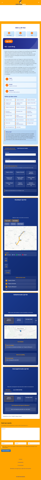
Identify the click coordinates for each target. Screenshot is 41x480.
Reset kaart (20, 223)
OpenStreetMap (27, 249)
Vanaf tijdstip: (7, 159)
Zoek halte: (7, 152)
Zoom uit (13, 223)
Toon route (7, 220)
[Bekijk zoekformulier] (39, 3)
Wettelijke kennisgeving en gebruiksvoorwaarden (20, 468)
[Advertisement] (20, 13)
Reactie (4, 428)
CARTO (35, 249)
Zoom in (7, 223)
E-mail (16, 443)
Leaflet (23, 249)
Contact (20, 459)
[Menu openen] (2, 2)
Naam (3, 443)
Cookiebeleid (20, 462)
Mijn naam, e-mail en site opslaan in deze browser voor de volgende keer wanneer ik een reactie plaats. (19, 447)
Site (29, 443)
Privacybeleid (20, 465)
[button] (23, 231)
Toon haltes (15, 220)
